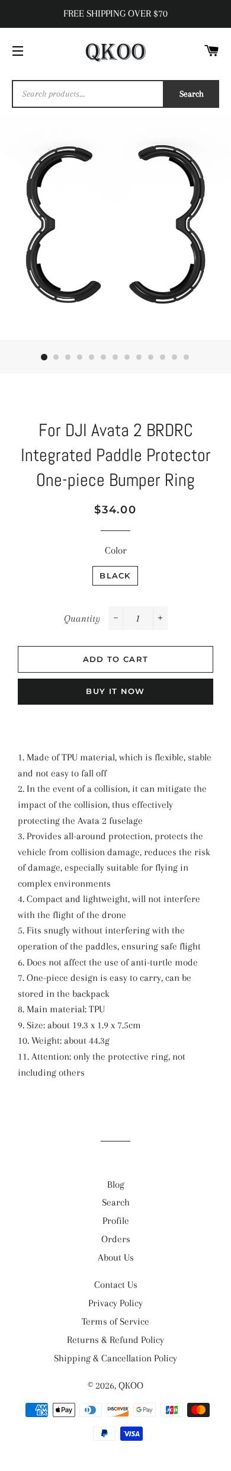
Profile (115, 1220)
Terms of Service (115, 1321)
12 (175, 357)
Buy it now (115, 691)
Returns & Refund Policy (115, 1339)
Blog (115, 1184)
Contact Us (115, 1284)
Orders (115, 1239)
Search (191, 93)
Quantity (82, 618)
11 (163, 357)
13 (186, 357)
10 (151, 357)
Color (116, 550)
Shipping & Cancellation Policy (115, 1358)
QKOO (130, 1385)
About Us (116, 1257)
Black (115, 575)
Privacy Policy (115, 1303)
